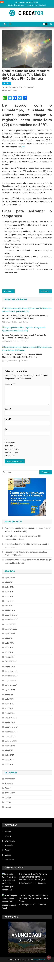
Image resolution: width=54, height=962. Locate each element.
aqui (23, 146)
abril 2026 (9, 596)
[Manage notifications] (49, 957)
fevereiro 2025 (11, 662)
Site (6, 429)
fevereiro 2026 (11, 606)
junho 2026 (9, 587)
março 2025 (9, 657)
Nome (8, 409)
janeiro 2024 (10, 722)
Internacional (10, 793)
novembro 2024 (11, 676)
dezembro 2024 (11, 671)
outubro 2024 (10, 680)
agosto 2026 (10, 578)
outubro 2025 (10, 624)
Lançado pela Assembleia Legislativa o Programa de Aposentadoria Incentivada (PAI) (24, 336)
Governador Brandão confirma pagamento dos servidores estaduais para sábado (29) (27, 529)
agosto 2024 (10, 690)
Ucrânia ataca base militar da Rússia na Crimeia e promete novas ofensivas (10, 291)
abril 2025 (9, 652)
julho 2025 (9, 638)
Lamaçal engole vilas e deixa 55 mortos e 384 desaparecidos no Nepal (23, 537)
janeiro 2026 (10, 610)
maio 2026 (9, 592)
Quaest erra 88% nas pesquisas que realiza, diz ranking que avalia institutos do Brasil (28, 561)
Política (8, 807)
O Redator (30, 87)
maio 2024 (9, 704)
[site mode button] (45, 24)
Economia (9, 784)
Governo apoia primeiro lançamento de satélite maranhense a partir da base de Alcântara (22, 355)
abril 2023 (9, 764)
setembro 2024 (11, 685)
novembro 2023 (11, 732)
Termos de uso (41, 5)
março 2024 (9, 713)
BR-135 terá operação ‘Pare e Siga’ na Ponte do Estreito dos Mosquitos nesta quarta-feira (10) (25, 317)
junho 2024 (9, 699)
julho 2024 (9, 694)
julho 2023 (9, 750)
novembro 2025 (11, 620)
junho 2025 (9, 643)
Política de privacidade (16, 5)
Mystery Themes (39, 959)
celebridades (10, 779)
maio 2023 (9, 760)
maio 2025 (9, 648)
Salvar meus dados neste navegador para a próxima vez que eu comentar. (12, 449)
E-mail (8, 419)
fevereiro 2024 (11, 718)
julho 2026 (9, 582)
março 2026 (9, 601)
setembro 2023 (11, 741)
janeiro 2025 (10, 666)
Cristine (43, 883)
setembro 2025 (11, 629)
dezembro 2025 (11, 615)
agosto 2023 (10, 746)
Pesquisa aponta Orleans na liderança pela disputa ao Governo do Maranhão (26, 553)
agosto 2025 (10, 634)
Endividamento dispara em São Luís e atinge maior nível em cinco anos (27, 545)
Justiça (8, 798)
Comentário (10, 384)
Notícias (6, 83)
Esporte (8, 788)
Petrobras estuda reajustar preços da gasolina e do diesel (46, 291)
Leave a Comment (11, 91)
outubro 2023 (10, 736)
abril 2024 (9, 708)
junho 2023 (9, 755)
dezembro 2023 (11, 727)
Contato (30, 5)
